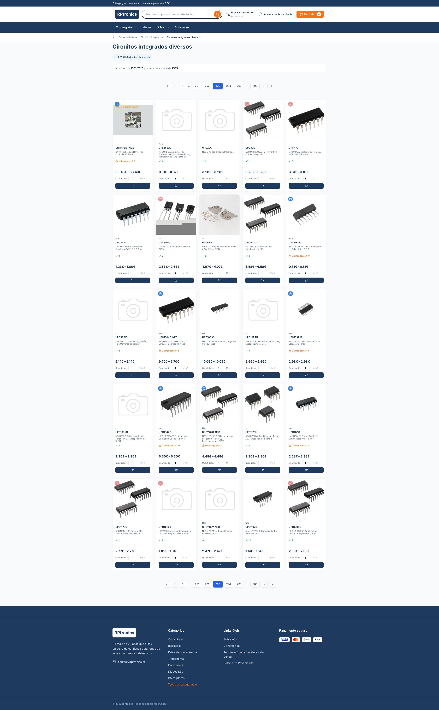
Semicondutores (128, 37)
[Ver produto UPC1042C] (176, 430)
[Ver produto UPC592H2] (306, 240)
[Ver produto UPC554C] (176, 240)
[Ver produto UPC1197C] (263, 525)
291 (197, 85)
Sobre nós (163, 27)
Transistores (176, 658)
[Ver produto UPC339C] (133, 240)
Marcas (147, 27)
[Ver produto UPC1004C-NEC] (176, 335)
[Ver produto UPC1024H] (263, 335)
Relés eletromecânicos (182, 652)
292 (207, 85)
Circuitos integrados (152, 37)
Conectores (175, 665)
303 (255, 85)
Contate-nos (182, 27)
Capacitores (176, 639)
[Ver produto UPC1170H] (263, 430)
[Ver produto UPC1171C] (306, 430)
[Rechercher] (217, 14)
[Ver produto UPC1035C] (133, 430)
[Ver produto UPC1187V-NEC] (219, 525)
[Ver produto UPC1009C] (219, 335)
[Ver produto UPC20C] (219, 145)
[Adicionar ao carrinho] (132, 186)
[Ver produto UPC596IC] (133, 335)
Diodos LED (175, 671)
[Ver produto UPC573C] (263, 240)
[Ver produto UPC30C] (263, 145)
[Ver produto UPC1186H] (176, 525)
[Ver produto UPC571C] (219, 240)
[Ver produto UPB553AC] (176, 145)
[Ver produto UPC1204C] (306, 525)
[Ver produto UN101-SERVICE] (133, 145)
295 (239, 85)
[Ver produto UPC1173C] (133, 525)
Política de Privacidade (238, 663)
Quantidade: (121, 178)
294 (228, 85)
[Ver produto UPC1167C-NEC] (219, 430)
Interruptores (176, 678)
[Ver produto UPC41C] (306, 145)
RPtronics (127, 14)
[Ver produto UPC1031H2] (306, 335)
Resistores (174, 645)
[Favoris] (148, 104)
